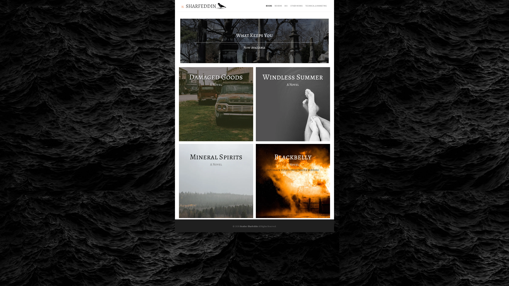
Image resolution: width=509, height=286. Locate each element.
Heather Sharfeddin (249, 226)
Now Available (254, 47)
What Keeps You (254, 35)
